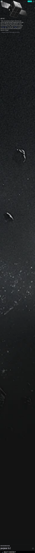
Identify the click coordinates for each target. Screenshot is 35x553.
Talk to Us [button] (29, 1)
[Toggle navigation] (33, 1)
